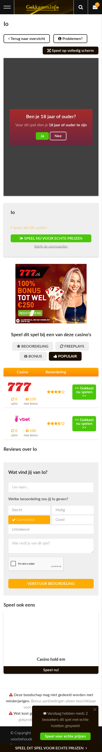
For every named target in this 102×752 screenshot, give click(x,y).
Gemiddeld (26, 520)
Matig (60, 510)
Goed (60, 520)
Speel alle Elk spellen (29, 228)
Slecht (17, 510)
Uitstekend (20, 529)
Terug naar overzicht (27, 39)
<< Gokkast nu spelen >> (84, 392)
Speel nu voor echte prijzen (52, 238)
